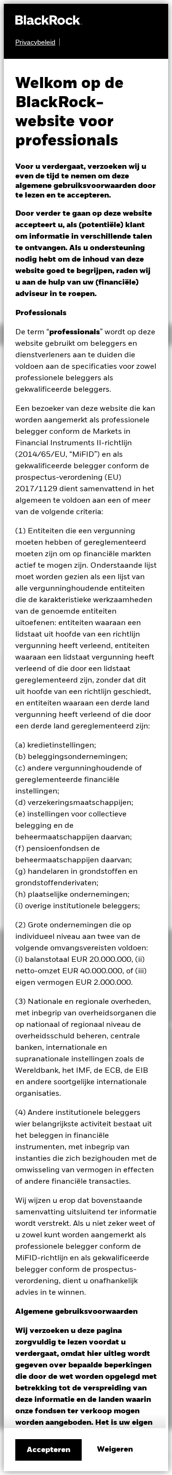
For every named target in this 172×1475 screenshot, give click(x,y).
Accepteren (48, 1450)
